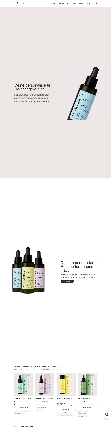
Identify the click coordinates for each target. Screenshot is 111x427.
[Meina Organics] (20, 4)
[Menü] (109, 413)
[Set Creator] (87, 3)
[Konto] (90, 3)
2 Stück (23, 404)
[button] (92, 3)
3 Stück (30, 404)
